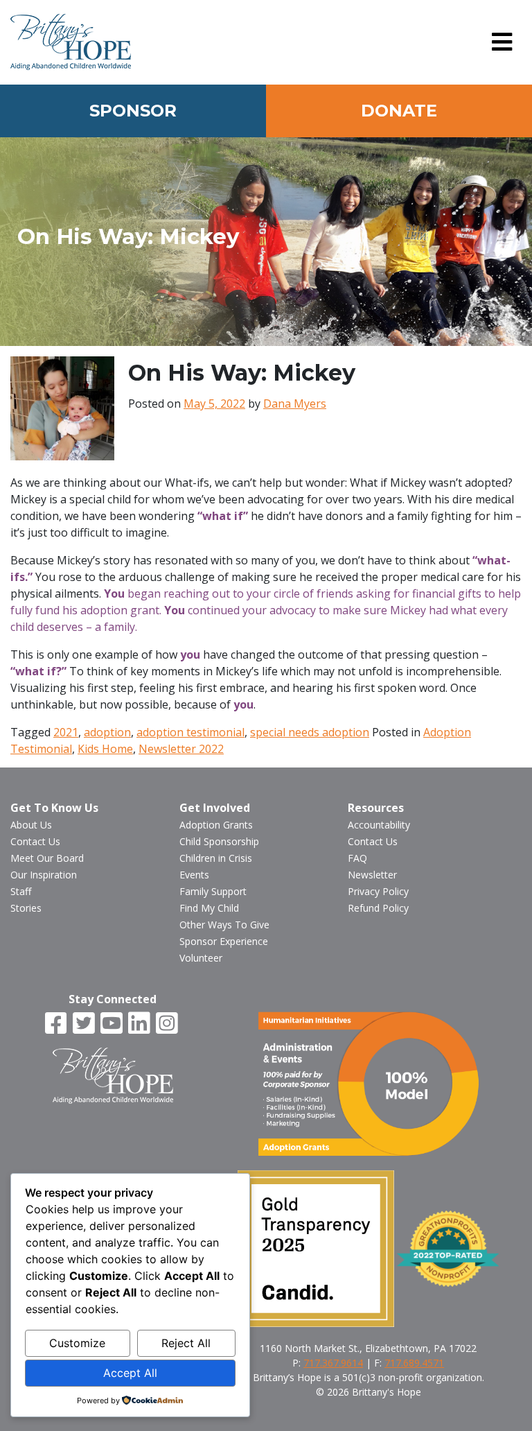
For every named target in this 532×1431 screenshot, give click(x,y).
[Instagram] (168, 1024)
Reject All (186, 1343)
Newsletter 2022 (181, 748)
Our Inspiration (43, 874)
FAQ (357, 858)
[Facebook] (57, 1024)
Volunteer (200, 957)
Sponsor (133, 111)
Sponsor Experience (223, 941)
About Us (31, 824)
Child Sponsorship (219, 841)
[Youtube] (112, 1024)
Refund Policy (378, 907)
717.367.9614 (333, 1362)
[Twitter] (85, 1024)
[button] (502, 42)
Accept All (130, 1373)
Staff (20, 891)
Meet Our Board (47, 858)
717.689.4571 (414, 1362)
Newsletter (372, 874)
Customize (77, 1343)
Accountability (379, 824)
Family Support (213, 891)
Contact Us (35, 841)
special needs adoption (309, 732)
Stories (26, 907)
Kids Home (105, 748)
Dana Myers (294, 403)
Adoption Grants (216, 824)
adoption (107, 732)
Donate (399, 111)
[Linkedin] (140, 1024)
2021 (65, 732)
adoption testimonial (190, 732)
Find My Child (209, 907)
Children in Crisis (215, 858)
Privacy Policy (378, 891)
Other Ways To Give (224, 924)
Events (194, 874)
